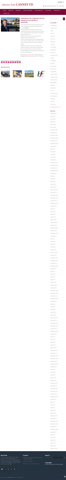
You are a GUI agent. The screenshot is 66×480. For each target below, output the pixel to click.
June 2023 (53, 211)
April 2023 (53, 217)
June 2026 (53, 119)
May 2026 (53, 121)
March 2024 (53, 187)
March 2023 (53, 219)
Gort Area (53, 52)
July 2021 (53, 271)
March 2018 (53, 380)
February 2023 (54, 222)
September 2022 (54, 233)
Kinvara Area (54, 68)
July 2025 (53, 149)
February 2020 (54, 317)
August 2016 (54, 432)
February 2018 (54, 383)
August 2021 (54, 268)
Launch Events (54, 74)
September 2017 (54, 396)
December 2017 (54, 388)
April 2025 (53, 157)
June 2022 (53, 241)
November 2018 (54, 358)
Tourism (53, 101)
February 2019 (54, 350)
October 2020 (54, 296)
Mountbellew (54, 82)
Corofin (52, 33)
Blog (36, 54)
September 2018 (54, 364)
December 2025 (54, 135)
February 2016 (54, 448)
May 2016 (53, 440)
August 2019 (54, 334)
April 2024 (53, 184)
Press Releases (54, 96)
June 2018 (53, 372)
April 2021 (53, 279)
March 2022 (53, 249)
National (53, 85)
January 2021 (54, 287)
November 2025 (54, 138)
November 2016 (54, 424)
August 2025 (54, 146)
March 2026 (53, 127)
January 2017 (54, 418)
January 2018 (54, 385)
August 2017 (54, 399)
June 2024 (53, 179)
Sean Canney (24, 54)
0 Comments (41, 56)
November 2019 (54, 326)
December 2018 (54, 355)
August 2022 (54, 236)
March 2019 (53, 347)
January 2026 (54, 132)
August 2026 (54, 113)
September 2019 (54, 331)
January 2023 (54, 225)
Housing (53, 63)
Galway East (53, 49)
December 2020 (54, 290)
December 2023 (54, 195)
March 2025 (53, 159)
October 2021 (54, 263)
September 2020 (54, 298)
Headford (27, 28)
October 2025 (54, 140)
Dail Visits (53, 36)
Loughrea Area (54, 77)
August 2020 (54, 301)
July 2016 (53, 434)
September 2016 (54, 429)
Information (27, 56)
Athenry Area (54, 28)
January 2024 (54, 192)
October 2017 (54, 394)
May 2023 (53, 214)
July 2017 (53, 402)
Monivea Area (54, 79)
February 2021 (54, 285)
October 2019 (54, 328)
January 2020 (54, 320)
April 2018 (53, 377)
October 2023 (54, 200)
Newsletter (53, 88)
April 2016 (53, 443)
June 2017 (53, 405)
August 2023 (54, 206)
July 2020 (53, 304)
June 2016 (53, 437)
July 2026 (53, 116)
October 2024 (54, 168)
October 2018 (54, 361)
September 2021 (54, 266)
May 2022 (53, 244)
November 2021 (54, 260)
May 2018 (53, 375)
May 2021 (53, 277)
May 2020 (53, 309)
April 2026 (53, 124)
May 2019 (53, 342)
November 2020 (54, 293)
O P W (52, 90)
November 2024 (54, 165)
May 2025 (53, 154)
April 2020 (53, 312)
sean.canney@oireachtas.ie (33, 463)
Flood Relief (53, 47)
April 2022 (53, 247)
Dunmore (53, 39)
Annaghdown (54, 25)
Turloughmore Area (55, 107)
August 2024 (54, 173)
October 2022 (54, 230)
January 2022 (54, 255)
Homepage (23, 56)
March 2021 (53, 282)
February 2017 (54, 415)
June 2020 (53, 306)
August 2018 (54, 366)
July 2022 (53, 238)
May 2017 (53, 407)
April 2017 (53, 410)
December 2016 (54, 421)
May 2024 (53, 181)
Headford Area (39, 54)
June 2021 (53, 274)
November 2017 (54, 391)
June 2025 (53, 151)
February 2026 (54, 130)
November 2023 (54, 198)
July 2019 (53, 336)
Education (53, 41)
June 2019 (53, 339)
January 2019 (54, 353)
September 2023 (54, 203)
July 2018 (53, 369)
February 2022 (54, 252)
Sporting (53, 98)
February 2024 (54, 189)
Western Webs (10, 477)
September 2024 (54, 170)
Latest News (32, 56)
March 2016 (53, 445)
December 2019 (54, 323)
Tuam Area (36, 56)
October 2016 (54, 426)
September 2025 (54, 143)
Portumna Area (54, 93)
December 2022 (54, 228)
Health (52, 58)
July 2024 (53, 176)
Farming (53, 44)
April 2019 (53, 345)
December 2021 (54, 257)
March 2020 (53, 315)
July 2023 (53, 208)
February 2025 (54, 162)
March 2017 (53, 413)
